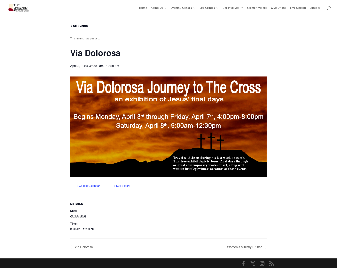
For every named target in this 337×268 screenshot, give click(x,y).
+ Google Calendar (88, 186)
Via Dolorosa (83, 247)
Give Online (278, 8)
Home (143, 8)
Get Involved (231, 8)
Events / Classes (181, 8)
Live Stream (298, 8)
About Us (157, 8)
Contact (315, 8)
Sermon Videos (257, 8)
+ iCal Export (122, 186)
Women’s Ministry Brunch (245, 247)
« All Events (79, 25)
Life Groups (207, 8)
